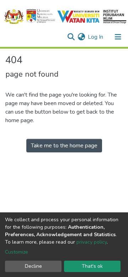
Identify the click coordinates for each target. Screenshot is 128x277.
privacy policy (91, 242)
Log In (96, 37)
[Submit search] (70, 37)
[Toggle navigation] (118, 37)
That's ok (92, 266)
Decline (33, 266)
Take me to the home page (64, 146)
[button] (81, 37)
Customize (16, 252)
